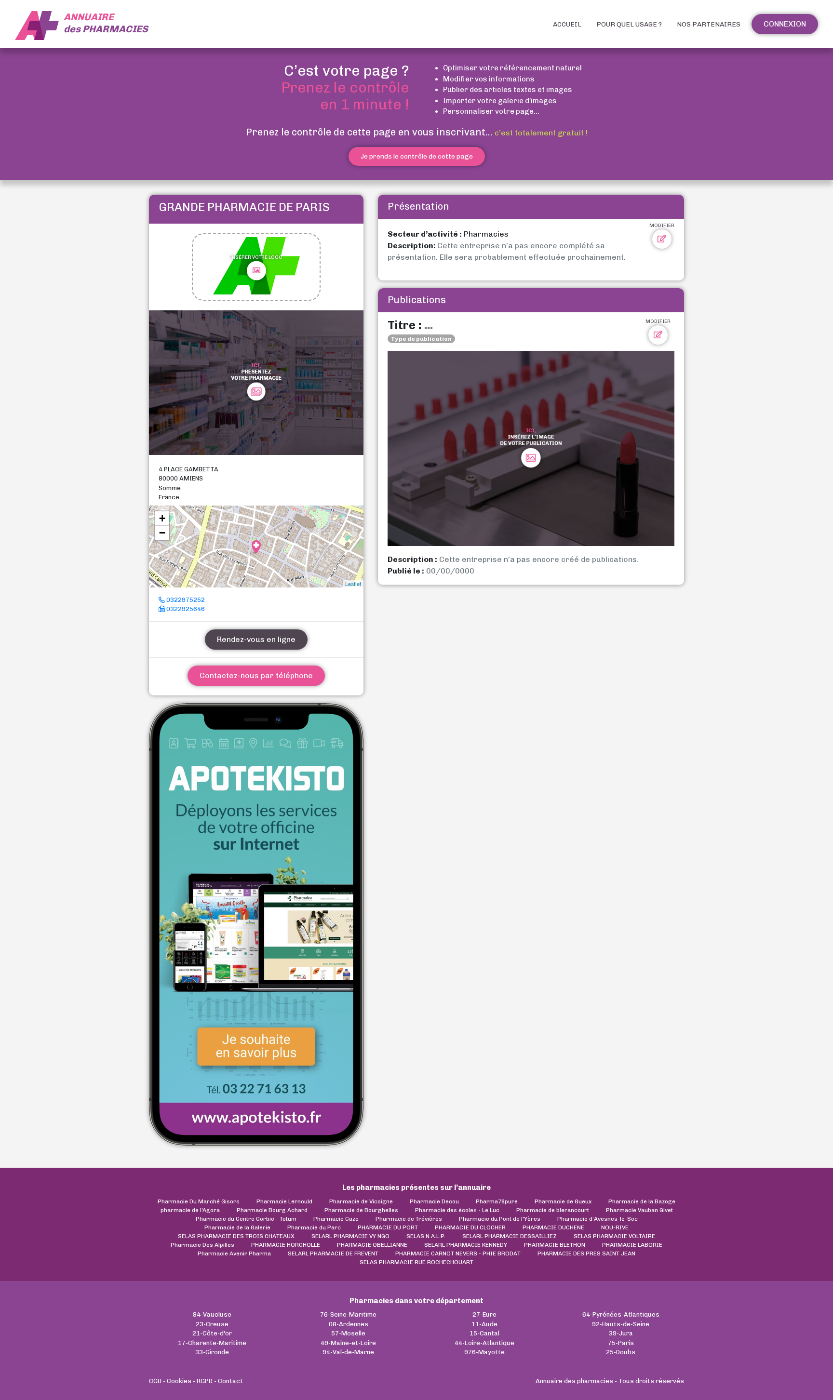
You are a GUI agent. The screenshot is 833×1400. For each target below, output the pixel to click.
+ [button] (162, 518)
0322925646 (185, 609)
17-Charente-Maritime (212, 1343)
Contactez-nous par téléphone (256, 675)
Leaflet (353, 583)
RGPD (205, 1381)
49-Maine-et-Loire (348, 1343)
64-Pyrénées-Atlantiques (620, 1314)
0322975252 (185, 599)
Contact (230, 1381)
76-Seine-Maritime (348, 1314)
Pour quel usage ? (629, 24)
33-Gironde (212, 1352)
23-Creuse (212, 1324)
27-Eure (484, 1314)
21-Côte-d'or (212, 1333)
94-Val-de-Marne (348, 1352)
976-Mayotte (484, 1352)
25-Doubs (620, 1352)
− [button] (162, 533)
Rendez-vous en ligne (256, 639)
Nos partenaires (708, 24)
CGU (155, 1381)
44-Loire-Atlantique (484, 1343)
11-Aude (484, 1324)
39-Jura (621, 1333)
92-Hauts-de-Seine (620, 1324)
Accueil (567, 24)
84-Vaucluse (212, 1314)
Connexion (785, 23)
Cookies (179, 1381)
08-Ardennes (348, 1324)
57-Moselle (348, 1333)
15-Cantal (484, 1333)
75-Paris (621, 1343)
